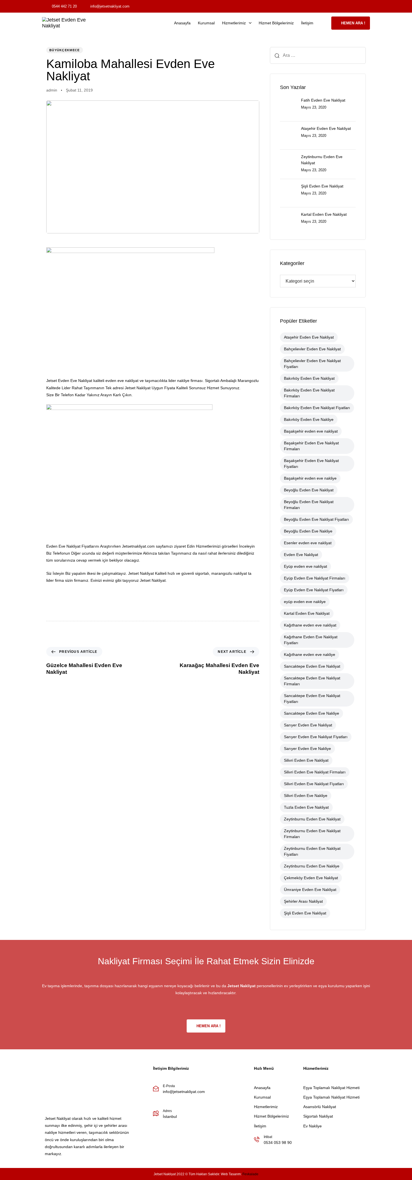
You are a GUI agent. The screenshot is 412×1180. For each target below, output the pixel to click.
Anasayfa (182, 23)
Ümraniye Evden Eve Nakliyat (310, 889)
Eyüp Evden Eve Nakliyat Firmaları (314, 578)
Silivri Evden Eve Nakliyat (306, 760)
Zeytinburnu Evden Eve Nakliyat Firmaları (312, 834)
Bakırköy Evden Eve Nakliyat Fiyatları (317, 407)
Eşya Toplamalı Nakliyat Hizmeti (331, 1087)
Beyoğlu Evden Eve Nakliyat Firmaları (309, 504)
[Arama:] (318, 55)
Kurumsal (206, 23)
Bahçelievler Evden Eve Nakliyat (312, 349)
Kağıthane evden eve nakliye (309, 654)
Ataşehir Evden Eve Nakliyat (309, 337)
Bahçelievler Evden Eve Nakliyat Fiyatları (312, 363)
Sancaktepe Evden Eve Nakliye (311, 713)
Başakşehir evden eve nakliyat (311, 431)
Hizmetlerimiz (234, 23)
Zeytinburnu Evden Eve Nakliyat (312, 819)
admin (51, 90)
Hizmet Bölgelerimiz (276, 23)
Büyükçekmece (64, 50)
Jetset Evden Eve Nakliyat (69, 380)
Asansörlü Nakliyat (319, 1106)
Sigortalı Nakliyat (318, 1116)
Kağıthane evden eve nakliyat (310, 625)
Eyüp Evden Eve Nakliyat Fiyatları (314, 590)
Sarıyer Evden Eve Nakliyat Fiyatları (316, 737)
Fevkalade (250, 1174)
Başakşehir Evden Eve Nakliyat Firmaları (311, 446)
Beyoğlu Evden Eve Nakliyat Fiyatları (316, 519)
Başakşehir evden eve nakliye (310, 478)
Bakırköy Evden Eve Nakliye (309, 419)
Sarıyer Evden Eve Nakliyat (308, 725)
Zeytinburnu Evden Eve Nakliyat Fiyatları (312, 851)
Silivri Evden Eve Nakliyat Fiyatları (314, 784)
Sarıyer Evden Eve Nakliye (307, 748)
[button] (324, 23)
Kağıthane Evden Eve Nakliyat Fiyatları (310, 640)
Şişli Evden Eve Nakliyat (305, 913)
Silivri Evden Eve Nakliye (305, 795)
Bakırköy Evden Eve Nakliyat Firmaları (309, 393)
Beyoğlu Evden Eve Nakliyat (309, 490)
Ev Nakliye (312, 1126)
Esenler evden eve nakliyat (308, 543)
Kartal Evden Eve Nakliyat (307, 613)
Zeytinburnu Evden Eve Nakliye (311, 866)
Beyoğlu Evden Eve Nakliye (308, 531)
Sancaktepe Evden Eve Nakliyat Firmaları (312, 681)
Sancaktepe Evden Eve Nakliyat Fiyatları (312, 698)
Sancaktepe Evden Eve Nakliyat (312, 666)
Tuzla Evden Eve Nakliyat (306, 807)
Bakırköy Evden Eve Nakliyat (309, 378)
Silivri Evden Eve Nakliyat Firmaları (315, 772)
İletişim (307, 23)
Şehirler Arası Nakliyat (303, 901)
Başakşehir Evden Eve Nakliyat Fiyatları (311, 463)
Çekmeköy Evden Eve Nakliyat (311, 878)
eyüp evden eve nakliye (305, 601)
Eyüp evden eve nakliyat (305, 566)
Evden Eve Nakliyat (301, 554)
